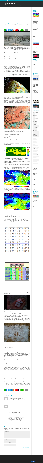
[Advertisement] (17, 16)
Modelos (25, 3)
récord (37, 154)
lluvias (34, 144)
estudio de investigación (34, 132)
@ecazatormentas (35, 63)
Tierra (36, 161)
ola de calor (36, 150)
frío (33, 138)
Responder (27, 397)
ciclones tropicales (35, 127)
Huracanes (31, 5)
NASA (37, 147)
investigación (34, 141)
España (36, 130)
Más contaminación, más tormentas (35, 168)
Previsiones (20, 3)
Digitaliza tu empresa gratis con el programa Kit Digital (35, 84)
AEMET (34, 112)
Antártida (37, 112)
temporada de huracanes (34, 160)
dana (33, 130)
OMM (33, 151)
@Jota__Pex (35, 64)
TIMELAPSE (35, 51)
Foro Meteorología (26, 5)
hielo (35, 138)
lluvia (36, 142)
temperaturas (34, 157)
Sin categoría (25, 24)
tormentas (34, 163)
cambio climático (35, 121)
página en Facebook (9, 346)
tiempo (34, 161)
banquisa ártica (35, 115)
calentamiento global (35, 118)
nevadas (34, 148)
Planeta (36, 151)
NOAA (34, 150)
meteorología (34, 147)
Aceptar (33, 461)
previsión (34, 154)
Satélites (29, 3)
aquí (21, 139)
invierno (34, 142)
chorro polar (34, 124)
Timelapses (20, 5)
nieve (36, 148)
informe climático (35, 139)
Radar (33, 3)
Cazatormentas (7, 24)
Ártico (37, 163)
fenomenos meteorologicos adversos (35, 135)
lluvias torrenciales (35, 145)
